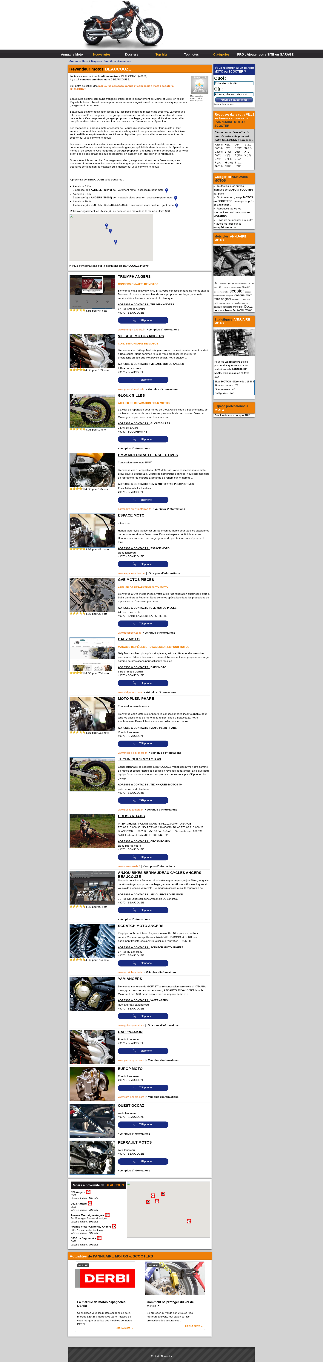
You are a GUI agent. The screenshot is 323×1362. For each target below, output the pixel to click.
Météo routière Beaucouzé (196, 97)
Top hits (161, 54)
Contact (155, 1356)
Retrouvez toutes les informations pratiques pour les (231, 212)
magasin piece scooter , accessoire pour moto (145, 197)
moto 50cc (218, 287)
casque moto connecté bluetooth (233, 303)
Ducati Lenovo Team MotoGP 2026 (233, 308)
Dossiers (131, 54)
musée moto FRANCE (240, 287)
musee (227, 287)
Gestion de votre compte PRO (232, 415)
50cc (216, 283)
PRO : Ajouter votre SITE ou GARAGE (251, 54)
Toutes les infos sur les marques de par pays (233, 189)
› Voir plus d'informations (163, 329)
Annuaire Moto (72, 54)
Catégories (221, 54)
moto (251, 283)
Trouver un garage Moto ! (234, 99)
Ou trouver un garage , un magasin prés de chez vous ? (233, 201)
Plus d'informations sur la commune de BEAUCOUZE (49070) (111, 265)
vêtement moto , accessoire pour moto (141, 189)
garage (231, 283)
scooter (237, 291)
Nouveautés (101, 54)
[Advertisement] (217, 28)
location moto (241, 283)
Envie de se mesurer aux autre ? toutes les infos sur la (233, 223)
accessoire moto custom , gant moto (152, 204)
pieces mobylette (221, 292)
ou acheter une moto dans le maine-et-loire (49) (141, 210)
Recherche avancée (223, 104)
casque (223, 283)
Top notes (191, 54)
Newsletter (166, 1356)
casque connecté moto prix (228, 306)
